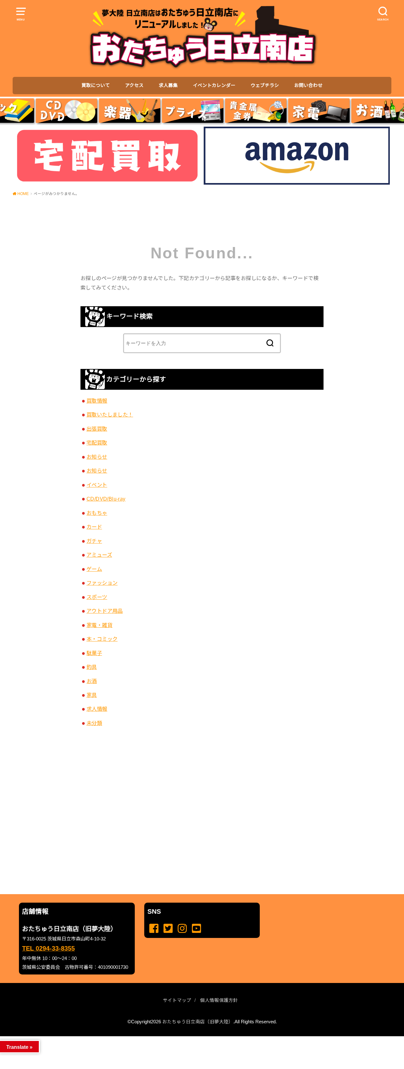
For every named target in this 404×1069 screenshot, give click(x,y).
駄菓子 (94, 653)
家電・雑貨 (99, 625)
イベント (96, 485)
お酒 (91, 681)
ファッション (101, 583)
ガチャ (94, 541)
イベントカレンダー (214, 85)
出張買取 (96, 429)
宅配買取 (96, 442)
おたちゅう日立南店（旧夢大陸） (197, 1021)
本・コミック (101, 639)
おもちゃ (96, 513)
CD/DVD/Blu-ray (106, 499)
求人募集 (168, 85)
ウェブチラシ (265, 85)
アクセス (134, 85)
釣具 (91, 667)
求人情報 (96, 709)
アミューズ (99, 555)
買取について (95, 85)
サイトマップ (177, 1000)
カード (94, 527)
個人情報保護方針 (219, 1000)
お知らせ (96, 457)
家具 (91, 695)
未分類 (94, 723)
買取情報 (96, 401)
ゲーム (94, 569)
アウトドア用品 (104, 611)
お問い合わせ (308, 85)
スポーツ (96, 597)
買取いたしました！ (109, 414)
